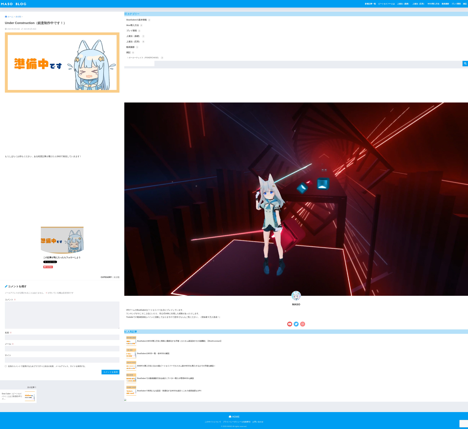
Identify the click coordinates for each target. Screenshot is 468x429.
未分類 (116, 277)
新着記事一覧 (370, 4)
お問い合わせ (257, 422)
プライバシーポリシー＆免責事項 (236, 422)
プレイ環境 (456, 4)
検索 (465, 63)
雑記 (465, 4)
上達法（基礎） (403, 4)
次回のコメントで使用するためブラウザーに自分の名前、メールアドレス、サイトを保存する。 (47, 366)
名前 (8, 333)
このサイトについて (213, 422)
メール (9, 344)
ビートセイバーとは (386, 4)
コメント (10, 299)
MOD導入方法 (433, 4)
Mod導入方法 (134, 25)
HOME (235, 416)
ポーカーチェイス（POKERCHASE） (146, 58)
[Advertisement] (62, 123)
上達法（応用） (418, 4)
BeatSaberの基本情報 (138, 20)
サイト (8, 355)
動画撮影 (445, 4)
